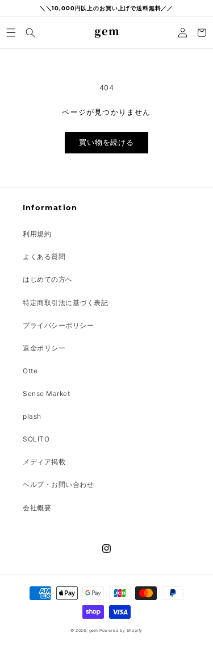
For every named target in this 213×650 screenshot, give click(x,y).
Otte (30, 370)
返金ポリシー (44, 348)
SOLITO (36, 439)
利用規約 (37, 234)
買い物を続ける (106, 142)
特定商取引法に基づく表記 (65, 302)
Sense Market (46, 393)
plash (32, 416)
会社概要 (37, 507)
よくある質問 (44, 256)
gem (93, 630)
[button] (11, 32)
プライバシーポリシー (58, 325)
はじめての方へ (48, 279)
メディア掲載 (44, 461)
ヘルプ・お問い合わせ (58, 484)
